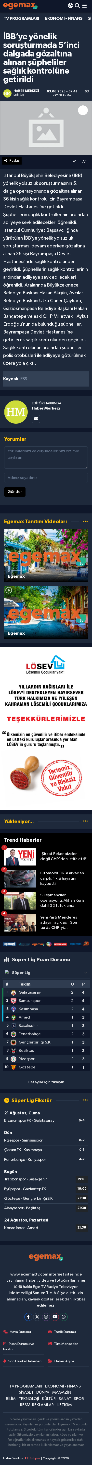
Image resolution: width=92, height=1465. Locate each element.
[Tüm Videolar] (85, 522)
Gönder (15, 492)
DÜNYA (42, 1392)
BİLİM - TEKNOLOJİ (22, 1399)
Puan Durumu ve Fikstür (19, 1346)
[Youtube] (55, 1317)
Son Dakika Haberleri (24, 1361)
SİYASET (26, 1392)
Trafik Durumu (65, 1332)
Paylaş (15, 160)
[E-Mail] (36, 419)
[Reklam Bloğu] (46, 728)
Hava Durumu (20, 1332)
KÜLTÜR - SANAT (56, 1399)
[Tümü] (85, 822)
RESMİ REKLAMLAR (37, 1405)
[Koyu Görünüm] (70, 6)
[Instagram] (46, 1317)
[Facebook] (28, 1317)
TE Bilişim (32, 1458)
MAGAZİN (61, 1392)
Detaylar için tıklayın (46, 1082)
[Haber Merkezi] (16, 412)
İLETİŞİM (64, 1405)
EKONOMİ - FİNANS (63, 18)
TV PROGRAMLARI (21, 18)
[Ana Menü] (84, 6)
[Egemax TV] (20, 6)
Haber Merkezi (46, 408)
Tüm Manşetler (66, 1344)
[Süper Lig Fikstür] (85, 1101)
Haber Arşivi (64, 1361)
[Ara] (77, 6)
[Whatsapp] (64, 1317)
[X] (37, 1317)
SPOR (79, 1399)
